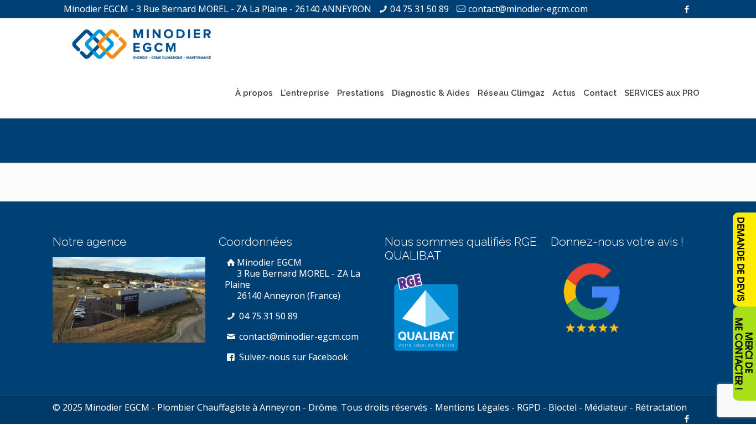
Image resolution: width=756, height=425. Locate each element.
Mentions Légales (472, 407)
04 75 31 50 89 (419, 9)
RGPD (529, 407)
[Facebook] (686, 8)
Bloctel (562, 407)
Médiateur (606, 407)
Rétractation (661, 407)
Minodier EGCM (292, 279)
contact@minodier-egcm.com (528, 9)
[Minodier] (142, 43)
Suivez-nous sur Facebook (292, 357)
